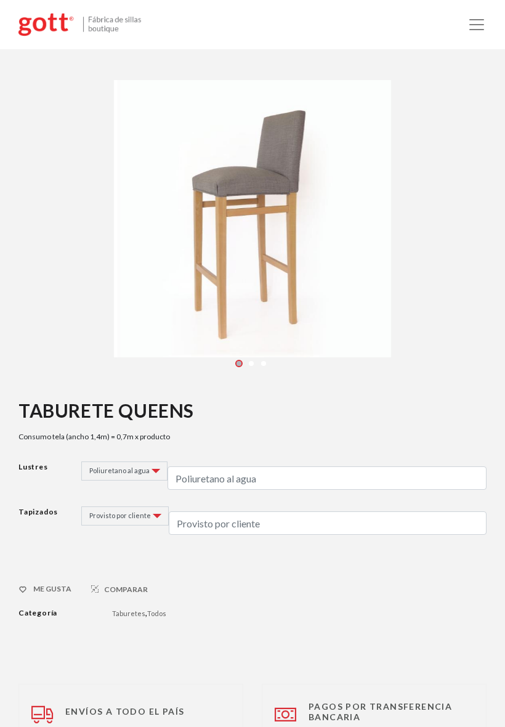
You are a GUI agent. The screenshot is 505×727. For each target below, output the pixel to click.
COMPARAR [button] (126, 589)
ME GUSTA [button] (52, 588)
